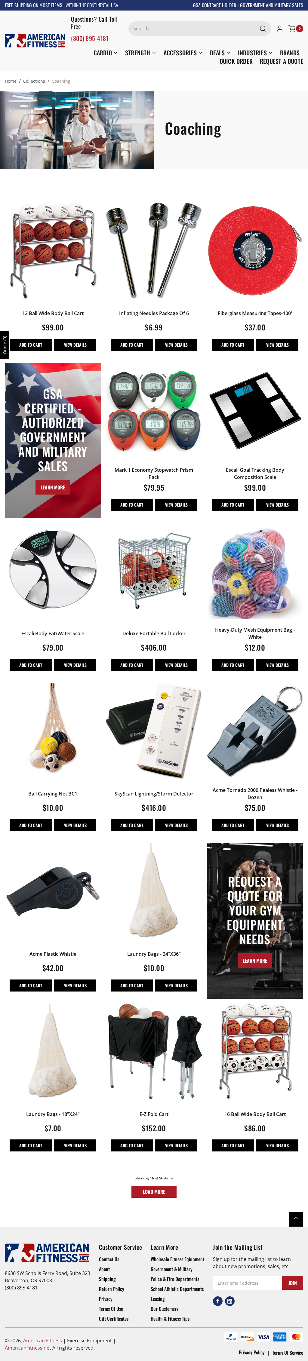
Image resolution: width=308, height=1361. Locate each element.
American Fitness (42, 1340)
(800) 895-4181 (90, 38)
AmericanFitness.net (28, 1347)
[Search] (262, 28)
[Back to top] (296, 1219)
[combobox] (199, 28)
